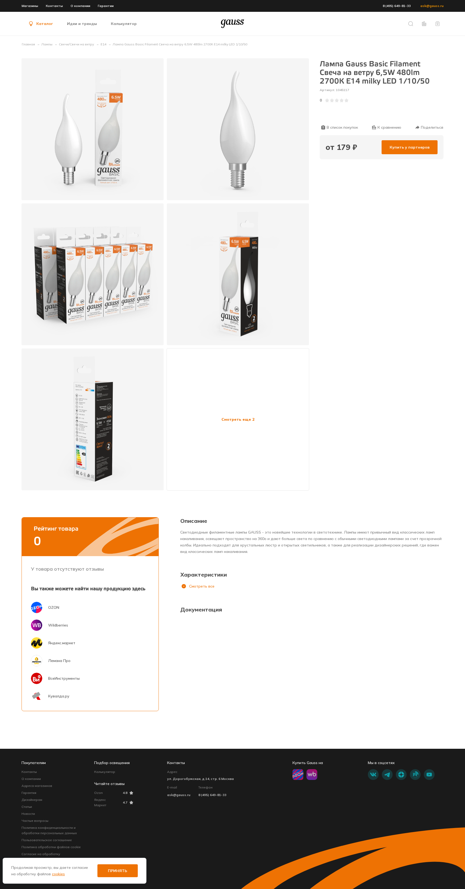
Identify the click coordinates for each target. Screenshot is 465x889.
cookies (58, 874)
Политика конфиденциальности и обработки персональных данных (49, 830)
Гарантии (106, 6)
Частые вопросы (35, 821)
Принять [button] (117, 870)
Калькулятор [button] (124, 23)
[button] (411, 24)
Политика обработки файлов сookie (51, 847)
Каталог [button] (44, 23)
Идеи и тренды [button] (82, 23)
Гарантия (29, 793)
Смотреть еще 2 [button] (237, 419)
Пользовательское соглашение (47, 840)
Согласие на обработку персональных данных (41, 856)
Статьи (27, 807)
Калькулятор (104, 772)
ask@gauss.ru (431, 6)
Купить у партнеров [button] (409, 147)
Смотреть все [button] (201, 586)
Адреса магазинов (37, 786)
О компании (80, 6)
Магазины (30, 6)
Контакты (54, 6)
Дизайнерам (32, 800)
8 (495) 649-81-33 (397, 6)
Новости (28, 814)
